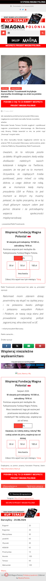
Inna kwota (23, 273)
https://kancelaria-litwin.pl (10, 468)
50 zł (22, 265)
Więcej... (4, 570)
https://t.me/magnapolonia (24, 498)
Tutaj (38, 279)
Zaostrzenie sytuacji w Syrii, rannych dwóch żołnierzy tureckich (35, 486)
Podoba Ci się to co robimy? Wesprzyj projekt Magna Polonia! (23, 103)
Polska (4, 88)
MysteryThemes (23, 578)
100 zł (34, 265)
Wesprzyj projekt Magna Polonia (23, 45)
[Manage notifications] (6, 575)
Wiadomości (16, 88)
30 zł (11, 265)
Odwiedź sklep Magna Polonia (23, 40)
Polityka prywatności (30, 575)
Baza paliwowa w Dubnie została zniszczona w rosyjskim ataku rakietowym (11, 486)
